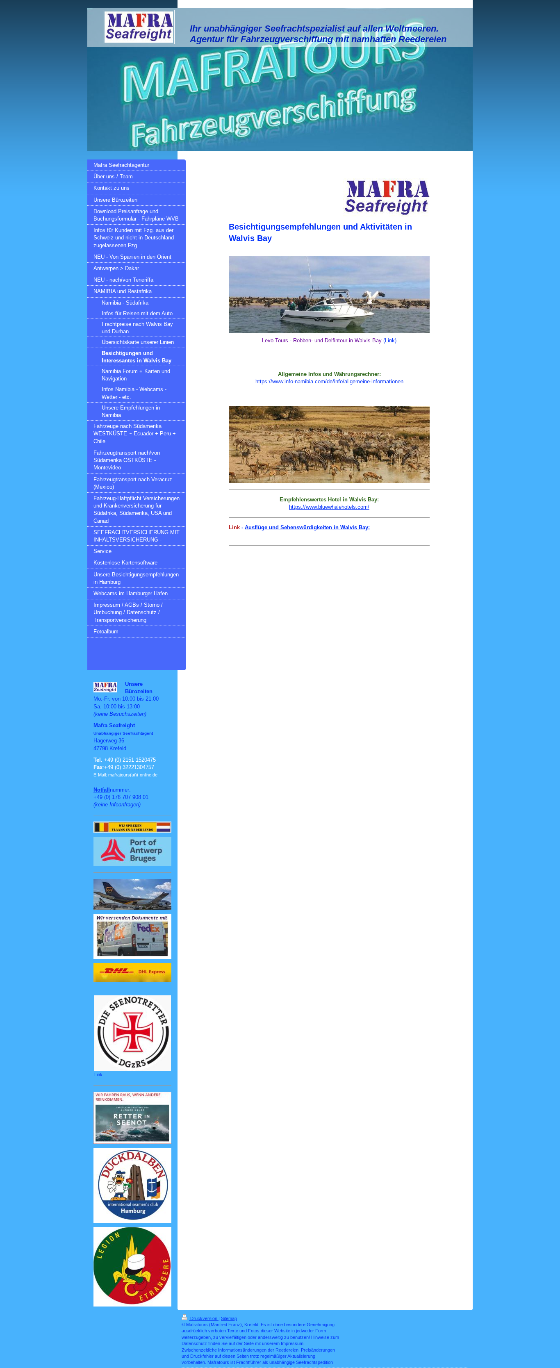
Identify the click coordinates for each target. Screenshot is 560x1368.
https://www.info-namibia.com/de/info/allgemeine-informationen (329, 381)
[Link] (132, 1033)
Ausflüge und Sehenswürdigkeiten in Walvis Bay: (307, 527)
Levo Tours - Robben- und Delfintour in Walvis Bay (322, 340)
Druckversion (204, 1318)
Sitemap (229, 1318)
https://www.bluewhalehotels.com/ (329, 507)
